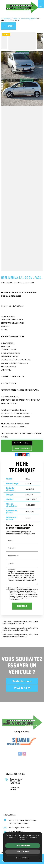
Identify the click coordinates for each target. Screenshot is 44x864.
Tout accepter (22, 845)
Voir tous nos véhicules (22, 448)
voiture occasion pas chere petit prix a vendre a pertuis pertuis (20, 622)
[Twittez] (20, 454)
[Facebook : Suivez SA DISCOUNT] (20, 751)
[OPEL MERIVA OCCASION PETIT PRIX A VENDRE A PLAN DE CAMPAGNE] (22, 202)
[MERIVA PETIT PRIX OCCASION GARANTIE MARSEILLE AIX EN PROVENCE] (22, 257)
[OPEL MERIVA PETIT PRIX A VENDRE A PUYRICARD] (22, 120)
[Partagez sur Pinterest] (24, 454)
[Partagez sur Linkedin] (27, 454)
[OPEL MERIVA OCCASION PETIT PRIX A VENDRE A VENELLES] (22, 92)
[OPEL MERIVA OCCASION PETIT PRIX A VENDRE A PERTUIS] (22, 230)
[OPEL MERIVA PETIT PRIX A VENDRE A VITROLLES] (22, 175)
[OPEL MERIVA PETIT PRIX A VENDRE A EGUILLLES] (22, 147)
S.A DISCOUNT (6, 19)
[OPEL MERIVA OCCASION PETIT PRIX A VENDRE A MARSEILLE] (22, 65)
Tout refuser (23, 851)
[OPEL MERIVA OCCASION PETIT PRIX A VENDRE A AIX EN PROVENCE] (22, 41)
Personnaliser (22, 858)
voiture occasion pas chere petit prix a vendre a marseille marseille (20, 629)
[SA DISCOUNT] (22, 7)
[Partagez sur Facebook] (16, 454)
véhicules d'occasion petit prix (24, 19)
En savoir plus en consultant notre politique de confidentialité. (24, 598)
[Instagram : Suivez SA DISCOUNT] (24, 751)
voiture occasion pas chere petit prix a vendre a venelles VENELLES (20, 635)
